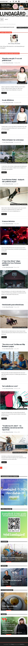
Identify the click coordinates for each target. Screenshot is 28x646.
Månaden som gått (22, 83)
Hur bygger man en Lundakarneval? (12, 558)
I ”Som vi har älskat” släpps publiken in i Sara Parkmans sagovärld (11, 263)
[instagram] (18, 1)
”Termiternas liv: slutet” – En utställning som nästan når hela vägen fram (12, 428)
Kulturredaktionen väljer (19, 244)
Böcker (9, 162)
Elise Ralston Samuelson (8, 559)
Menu (6, 19)
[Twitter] (16, 1)
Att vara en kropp (7, 630)
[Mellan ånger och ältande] (14, 601)
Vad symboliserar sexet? (10, 386)
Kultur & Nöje (16, 162)
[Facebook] (13, 1)
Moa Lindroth (5, 584)
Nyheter (18, 204)
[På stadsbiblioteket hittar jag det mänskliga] (14, 577)
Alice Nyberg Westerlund (14, 43)
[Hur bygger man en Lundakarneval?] (14, 553)
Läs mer (4, 93)
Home (1, 24)
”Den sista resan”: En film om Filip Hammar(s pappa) (13, 345)
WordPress (22, 644)
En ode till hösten (8, 100)
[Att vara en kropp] (14, 625)
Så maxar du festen (8, 221)
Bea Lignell (5, 608)
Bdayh (12, 644)
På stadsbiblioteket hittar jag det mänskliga (12, 581)
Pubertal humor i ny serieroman (13, 140)
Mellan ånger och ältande (9, 606)
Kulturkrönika (22, 123)
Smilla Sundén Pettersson (8, 632)
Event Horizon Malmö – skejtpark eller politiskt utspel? (13, 180)
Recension (24, 162)
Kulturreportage (22, 409)
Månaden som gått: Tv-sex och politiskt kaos (12, 59)
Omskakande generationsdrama (13, 305)
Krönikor (15, 123)
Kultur (12, 204)
